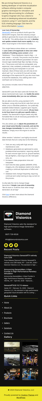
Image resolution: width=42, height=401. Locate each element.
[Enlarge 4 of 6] (35, 357)
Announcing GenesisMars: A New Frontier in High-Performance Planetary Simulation (20, 271)
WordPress (20, 398)
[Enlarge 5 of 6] (17, 371)
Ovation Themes (27, 395)
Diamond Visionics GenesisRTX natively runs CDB (20, 256)
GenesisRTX (6, 32)
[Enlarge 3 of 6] (17, 357)
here (7, 195)
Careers (20, 26)
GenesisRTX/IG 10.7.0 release (16, 285)
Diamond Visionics (23, 215)
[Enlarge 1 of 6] (17, 345)
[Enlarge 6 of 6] (35, 371)
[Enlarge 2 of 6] (35, 345)
